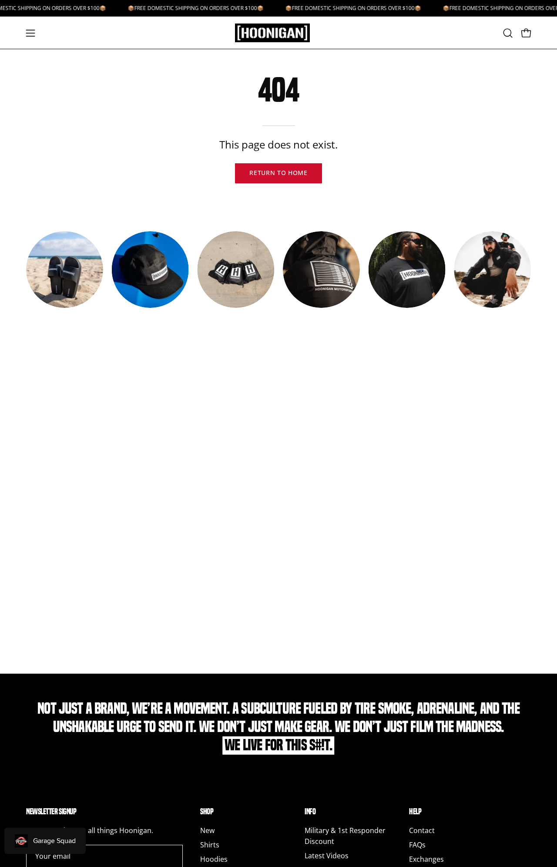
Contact (422, 830)
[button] (508, 33)
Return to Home (278, 173)
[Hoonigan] (278, 33)
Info (310, 811)
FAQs (417, 845)
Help (415, 811)
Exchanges (426, 859)
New (207, 830)
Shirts (209, 845)
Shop (206, 811)
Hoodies (214, 859)
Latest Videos (327, 855)
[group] (278, 279)
